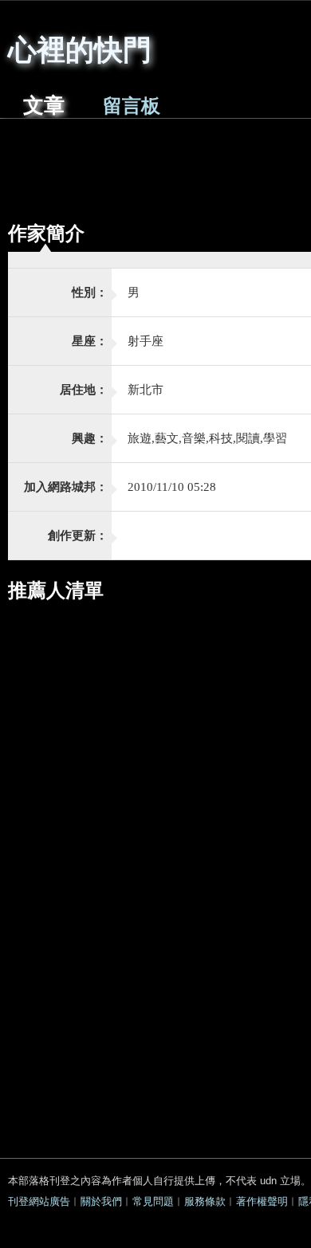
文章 (44, 105)
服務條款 (205, 1201)
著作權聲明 (262, 1201)
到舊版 (193, 55)
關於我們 (101, 1201)
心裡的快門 (80, 48)
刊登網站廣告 (39, 1201)
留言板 (131, 106)
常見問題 (153, 1201)
